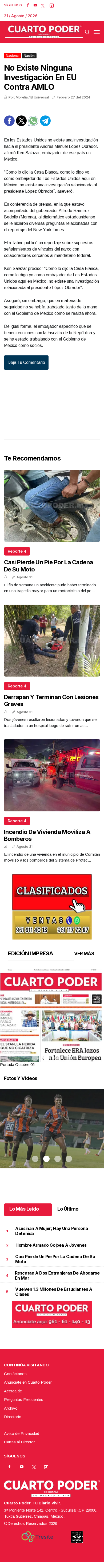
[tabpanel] (52, 1018)
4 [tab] (69, 1058)
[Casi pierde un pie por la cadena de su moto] (52, 506)
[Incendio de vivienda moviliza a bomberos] (52, 775)
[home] (44, 32)
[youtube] (35, 5)
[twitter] (43, 5)
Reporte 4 (17, 551)
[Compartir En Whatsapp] (33, 124)
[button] (52, 1035)
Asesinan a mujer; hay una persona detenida (51, 1231)
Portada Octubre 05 (17, 1064)
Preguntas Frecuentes (23, 1399)
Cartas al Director (19, 1442)
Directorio (12, 1416)
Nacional (12, 56)
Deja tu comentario (26, 362)
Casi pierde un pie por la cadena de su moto (55, 1259)
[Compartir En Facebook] (9, 124)
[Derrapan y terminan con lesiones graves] (52, 641)
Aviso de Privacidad (21, 1433)
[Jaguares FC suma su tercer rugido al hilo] (52, 1135)
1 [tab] (35, 1058)
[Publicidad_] (52, 905)
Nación (29, 56)
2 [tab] (46, 1058)
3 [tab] (57, 1058)
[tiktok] (52, 5)
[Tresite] (37, 1536)
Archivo (11, 1408)
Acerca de (13, 1391)
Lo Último (67, 1209)
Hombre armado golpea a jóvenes (51, 1245)
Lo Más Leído (24, 1209)
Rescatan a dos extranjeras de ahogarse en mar (57, 1275)
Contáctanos (15, 1373)
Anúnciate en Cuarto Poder (28, 1382)
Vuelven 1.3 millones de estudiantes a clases (53, 1291)
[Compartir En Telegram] (45, 124)
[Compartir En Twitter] (21, 124)
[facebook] (28, 5)
